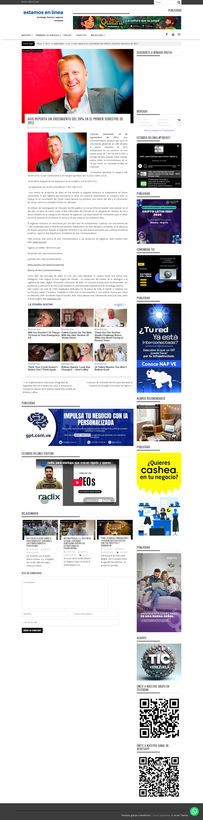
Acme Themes (181, 815)
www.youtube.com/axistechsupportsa (46, 264)
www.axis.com (40, 242)
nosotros (26, 35)
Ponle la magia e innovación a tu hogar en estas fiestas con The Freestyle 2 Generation (114, 541)
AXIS (73, 127)
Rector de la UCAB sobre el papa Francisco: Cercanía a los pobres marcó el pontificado (39, 542)
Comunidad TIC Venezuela (47, 35)
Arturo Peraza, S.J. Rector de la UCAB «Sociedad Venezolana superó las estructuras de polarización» (77, 543)
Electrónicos (37, 51)
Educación (37, 521)
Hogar (111, 521)
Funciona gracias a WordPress (136, 815)
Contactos (81, 35)
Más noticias (97, 35)
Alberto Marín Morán (54, 127)
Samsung (123, 552)
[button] (194, 811)
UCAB (84, 555)
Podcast (67, 35)
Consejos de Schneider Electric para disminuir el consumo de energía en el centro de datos (109, 384)
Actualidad (27, 51)
